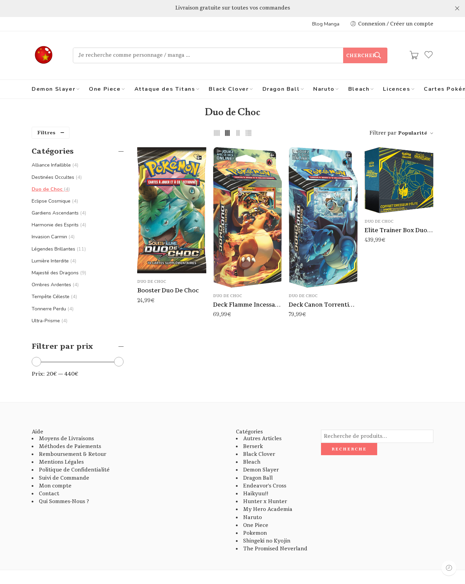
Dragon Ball (281, 89)
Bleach (359, 89)
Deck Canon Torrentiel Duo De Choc (323, 305)
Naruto (324, 89)
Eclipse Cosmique (54, 200)
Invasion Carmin (52, 236)
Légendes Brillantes (58, 248)
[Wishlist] (196, 156)
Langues (298, 258)
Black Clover (228, 89)
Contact (49, 494)
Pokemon (255, 533)
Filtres (46, 133)
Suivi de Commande (64, 478)
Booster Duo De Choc (168, 290)
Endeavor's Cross (264, 486)
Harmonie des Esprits (58, 224)
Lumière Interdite (53, 260)
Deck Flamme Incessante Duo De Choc (247, 305)
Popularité (412, 133)
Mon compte (55, 486)
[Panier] (414, 55)
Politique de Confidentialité (74, 470)
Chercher (361, 56)
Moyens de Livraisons (66, 438)
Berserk (253, 446)
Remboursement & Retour (72, 454)
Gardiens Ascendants (58, 212)
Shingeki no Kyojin (266, 541)
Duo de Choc (151, 281)
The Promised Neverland (275, 549)
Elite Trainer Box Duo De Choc (399, 230)
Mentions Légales (61, 462)
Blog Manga (325, 23)
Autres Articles (262, 438)
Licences (396, 89)
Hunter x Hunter (265, 501)
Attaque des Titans (164, 89)
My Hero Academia (267, 509)
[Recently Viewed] (448, 568)
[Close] (457, 8)
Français (307, 267)
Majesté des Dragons (58, 272)
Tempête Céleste (54, 296)
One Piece (105, 89)
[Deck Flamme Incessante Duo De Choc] (247, 217)
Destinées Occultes (56, 177)
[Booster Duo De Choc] (171, 210)
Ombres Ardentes (54, 284)
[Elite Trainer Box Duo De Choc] (399, 180)
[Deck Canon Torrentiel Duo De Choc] (323, 217)
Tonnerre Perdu (52, 308)
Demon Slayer (53, 89)
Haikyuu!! (255, 494)
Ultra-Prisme (49, 320)
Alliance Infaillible (54, 164)
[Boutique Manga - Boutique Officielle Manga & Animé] (44, 55)
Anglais (307, 277)
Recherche (349, 449)
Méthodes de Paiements (70, 446)
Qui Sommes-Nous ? (64, 501)
